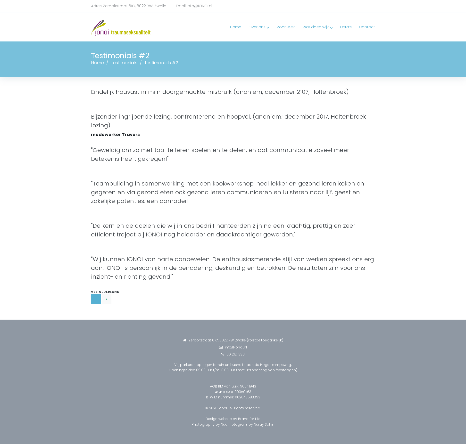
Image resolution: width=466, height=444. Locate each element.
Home (235, 27)
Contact (367, 27)
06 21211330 (235, 354)
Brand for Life (249, 418)
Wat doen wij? (315, 27)
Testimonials (124, 63)
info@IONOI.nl (199, 6)
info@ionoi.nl (236, 347)
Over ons (257, 27)
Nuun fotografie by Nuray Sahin (247, 424)
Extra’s (346, 27)
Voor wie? (285, 27)
